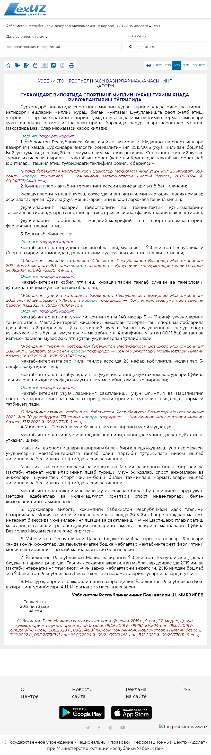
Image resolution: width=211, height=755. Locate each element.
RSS (185, 689)
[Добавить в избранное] (8, 65)
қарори (31, 176)
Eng (168, 65)
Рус (159, 65)
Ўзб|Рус (199, 65)
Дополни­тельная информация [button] (33, 47)
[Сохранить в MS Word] (53, 65)
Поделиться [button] (144, 47)
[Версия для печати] (71, 65)
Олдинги (29, 136)
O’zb (186, 65)
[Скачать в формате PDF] (62, 65)
